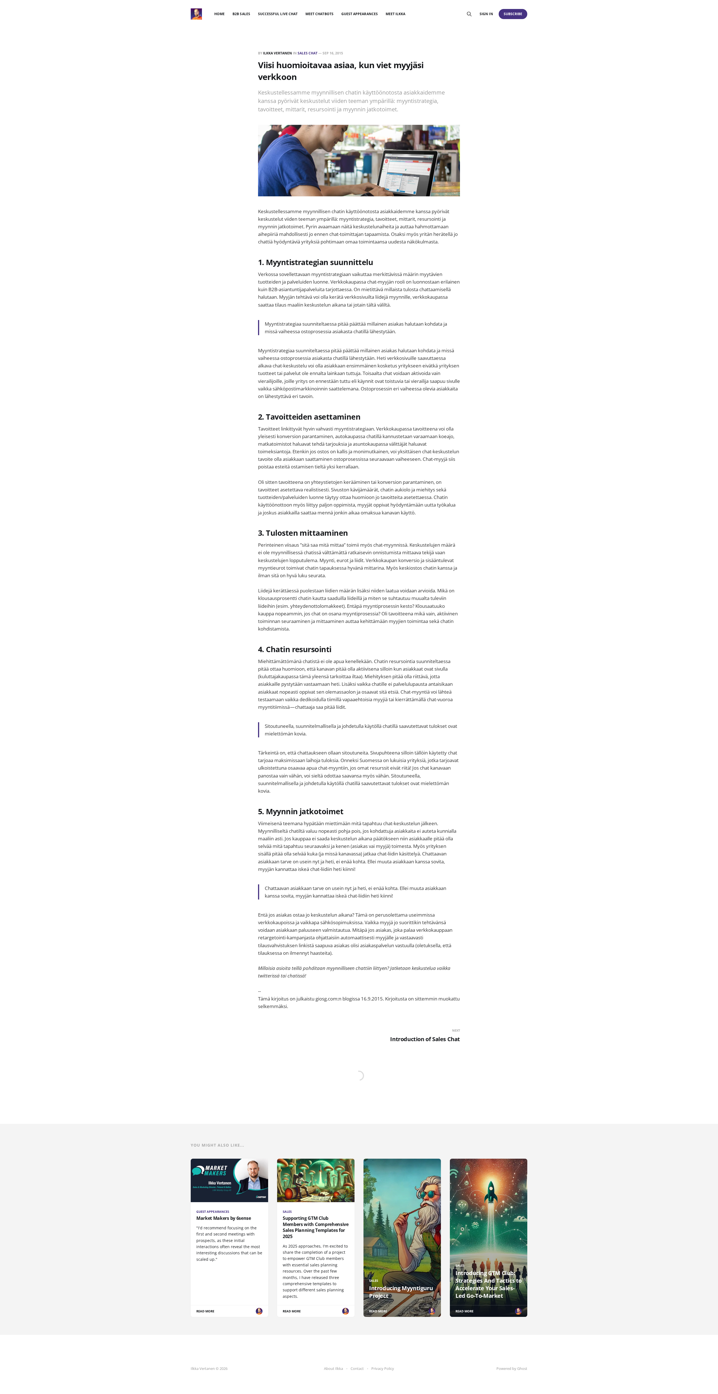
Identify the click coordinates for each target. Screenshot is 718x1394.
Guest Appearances (359, 13)
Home (219, 13)
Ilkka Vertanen (277, 53)
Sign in (486, 13)
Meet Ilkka (396, 13)
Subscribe (513, 13)
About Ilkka (333, 1368)
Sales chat (307, 53)
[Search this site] (469, 14)
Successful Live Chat (278, 13)
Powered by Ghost (511, 1368)
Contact (357, 1368)
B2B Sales (241, 13)
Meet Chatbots (319, 13)
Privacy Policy (382, 1368)
